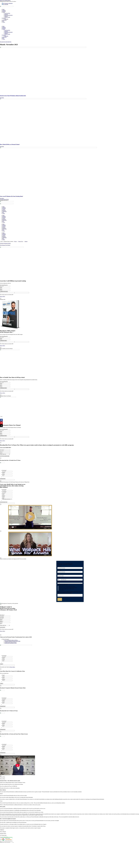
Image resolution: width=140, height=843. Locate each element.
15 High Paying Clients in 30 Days (10, 642)
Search (1, 842)
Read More (2, 97)
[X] (1, 425)
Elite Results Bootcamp (8, 15)
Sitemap (26, 241)
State (3, 498)
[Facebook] (1, 420)
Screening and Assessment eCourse (10, 643)
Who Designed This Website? (5, 245)
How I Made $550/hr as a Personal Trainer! (10, 144)
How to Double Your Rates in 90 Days (11, 640)
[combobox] (59, 580)
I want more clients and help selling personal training (68, 587)
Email (1, 287)
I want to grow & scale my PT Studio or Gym (66, 588)
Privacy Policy (2, 296)
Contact (3, 22)
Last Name (4, 491)
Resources (4, 18)
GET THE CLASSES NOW (4, 456)
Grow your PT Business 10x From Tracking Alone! (11, 196)
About (3, 9)
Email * (1, 619)
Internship (4, 11)
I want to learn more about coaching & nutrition (67, 586)
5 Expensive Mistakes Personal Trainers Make (12, 641)
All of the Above (61, 590)
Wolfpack (4, 10)
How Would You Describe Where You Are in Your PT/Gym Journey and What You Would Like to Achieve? (69, 592)
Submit (60, 599)
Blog (3, 21)
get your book (2, 627)
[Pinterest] (1, 423)
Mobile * (1, 621)
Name (3, 675)
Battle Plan (6, 19)
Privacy (15, 241)
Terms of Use (20, 241)
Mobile (3, 472)
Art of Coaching (7, 13)
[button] (70, 24)
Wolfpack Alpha (7, 17)
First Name (4, 285)
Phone (1, 289)
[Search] (13, 842)
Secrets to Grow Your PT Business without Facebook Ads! (13, 95)
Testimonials (4, 20)
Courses (3, 12)
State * (1, 623)
